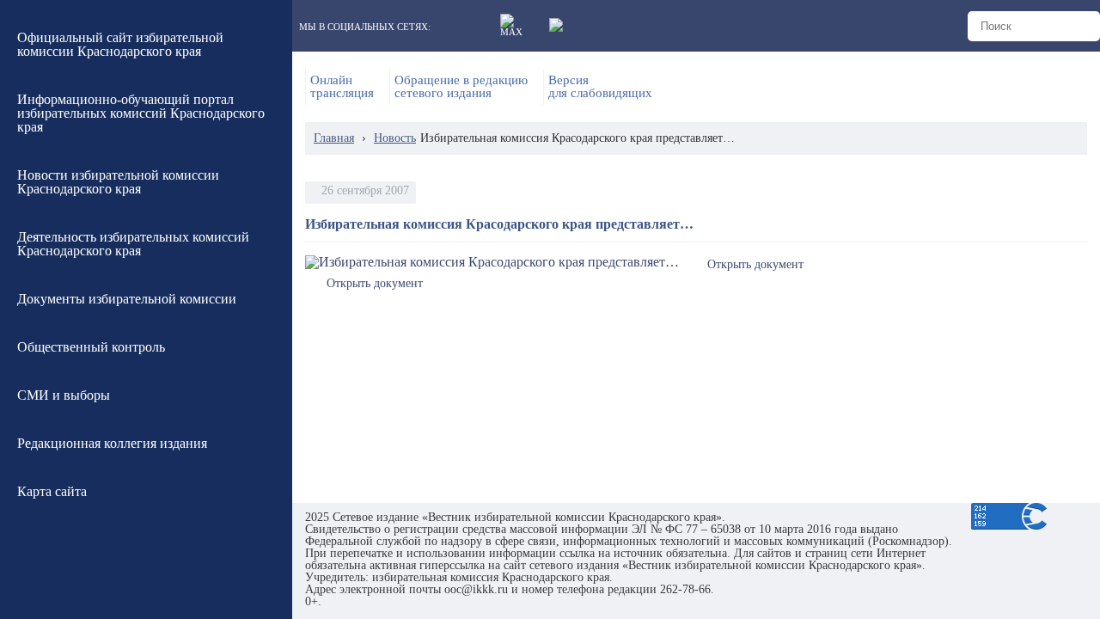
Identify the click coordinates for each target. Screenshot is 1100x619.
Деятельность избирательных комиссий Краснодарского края (133, 244)
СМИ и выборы (63, 395)
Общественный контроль (91, 347)
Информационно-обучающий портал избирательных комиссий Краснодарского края (141, 113)
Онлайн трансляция (342, 87)
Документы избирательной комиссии (126, 298)
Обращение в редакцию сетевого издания (461, 87)
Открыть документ (755, 264)
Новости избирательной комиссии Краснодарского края (118, 182)
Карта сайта (52, 491)
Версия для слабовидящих (600, 87)
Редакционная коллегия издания (112, 443)
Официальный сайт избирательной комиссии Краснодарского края (120, 44)
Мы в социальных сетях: (365, 27)
